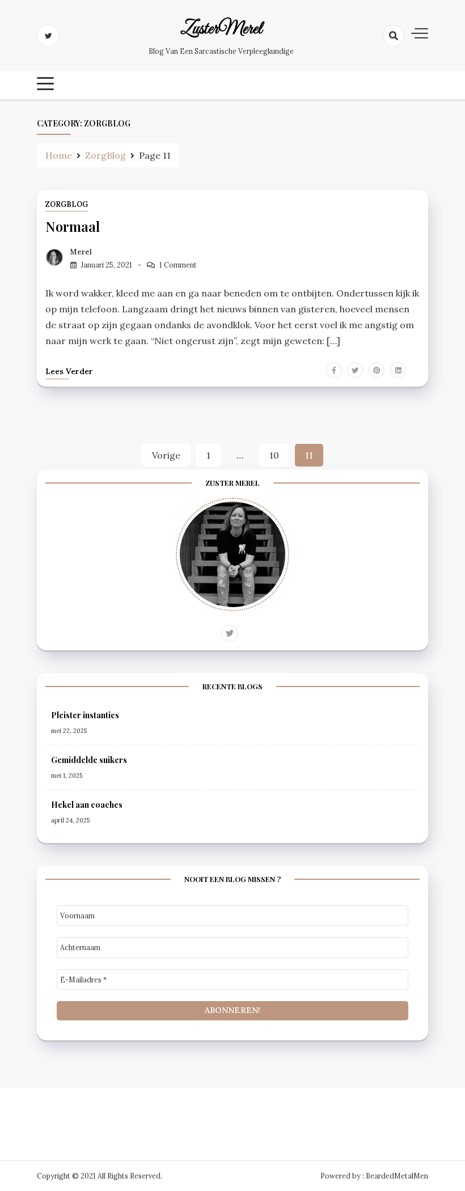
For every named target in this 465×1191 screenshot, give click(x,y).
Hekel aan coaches (86, 804)
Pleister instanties (85, 715)
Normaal (72, 226)
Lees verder (69, 371)
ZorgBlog (66, 204)
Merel (81, 252)
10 (274, 455)
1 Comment (178, 265)
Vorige (166, 455)
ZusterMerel (221, 29)
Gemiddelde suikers (89, 760)
